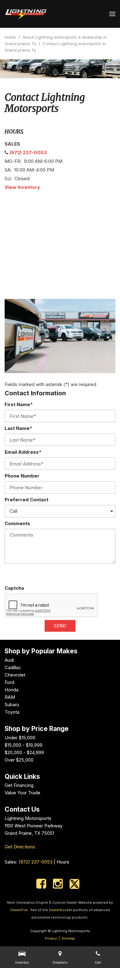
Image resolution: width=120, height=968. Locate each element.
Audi (9, 660)
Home (11, 37)
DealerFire (19, 910)
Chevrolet (15, 675)
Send (60, 626)
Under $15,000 (20, 738)
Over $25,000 (19, 760)
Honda (11, 690)
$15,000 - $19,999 (23, 745)
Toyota (12, 712)
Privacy (51, 938)
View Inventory (22, 187)
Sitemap (68, 938)
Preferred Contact (26, 500)
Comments (17, 523)
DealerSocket (60, 910)
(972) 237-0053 (28, 152)
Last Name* (18, 428)
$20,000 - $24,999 (24, 752)
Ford (9, 682)
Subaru (12, 704)
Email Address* (23, 452)
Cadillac (13, 667)
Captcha (14, 588)
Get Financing (19, 785)
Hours (63, 862)
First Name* (19, 404)
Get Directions (20, 847)
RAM (10, 697)
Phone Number (22, 476)
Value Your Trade (22, 793)
